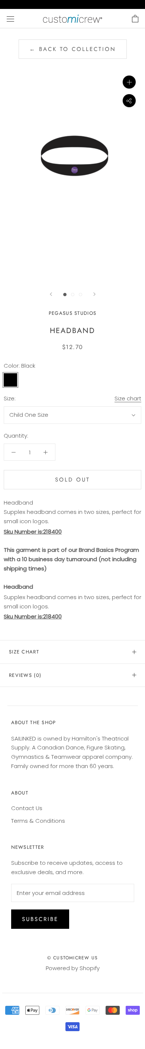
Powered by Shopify (73, 968)
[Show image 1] (65, 294)
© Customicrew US (72, 957)
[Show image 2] (72, 294)
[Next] (94, 294)
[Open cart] (135, 18)
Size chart (128, 398)
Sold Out (72, 480)
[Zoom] (129, 82)
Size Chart (24, 651)
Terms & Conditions (38, 821)
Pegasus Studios (73, 313)
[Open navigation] (10, 19)
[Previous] (51, 294)
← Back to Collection (72, 49)
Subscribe (40, 919)
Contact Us (26, 808)
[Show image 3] (80, 294)
